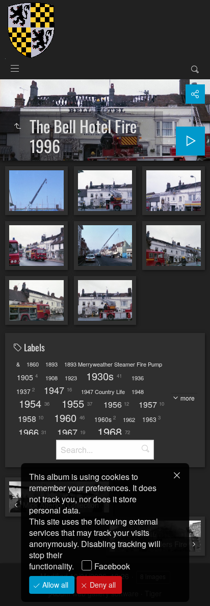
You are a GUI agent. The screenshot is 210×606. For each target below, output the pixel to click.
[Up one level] (17, 126)
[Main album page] (31, 29)
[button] (20, 585)
